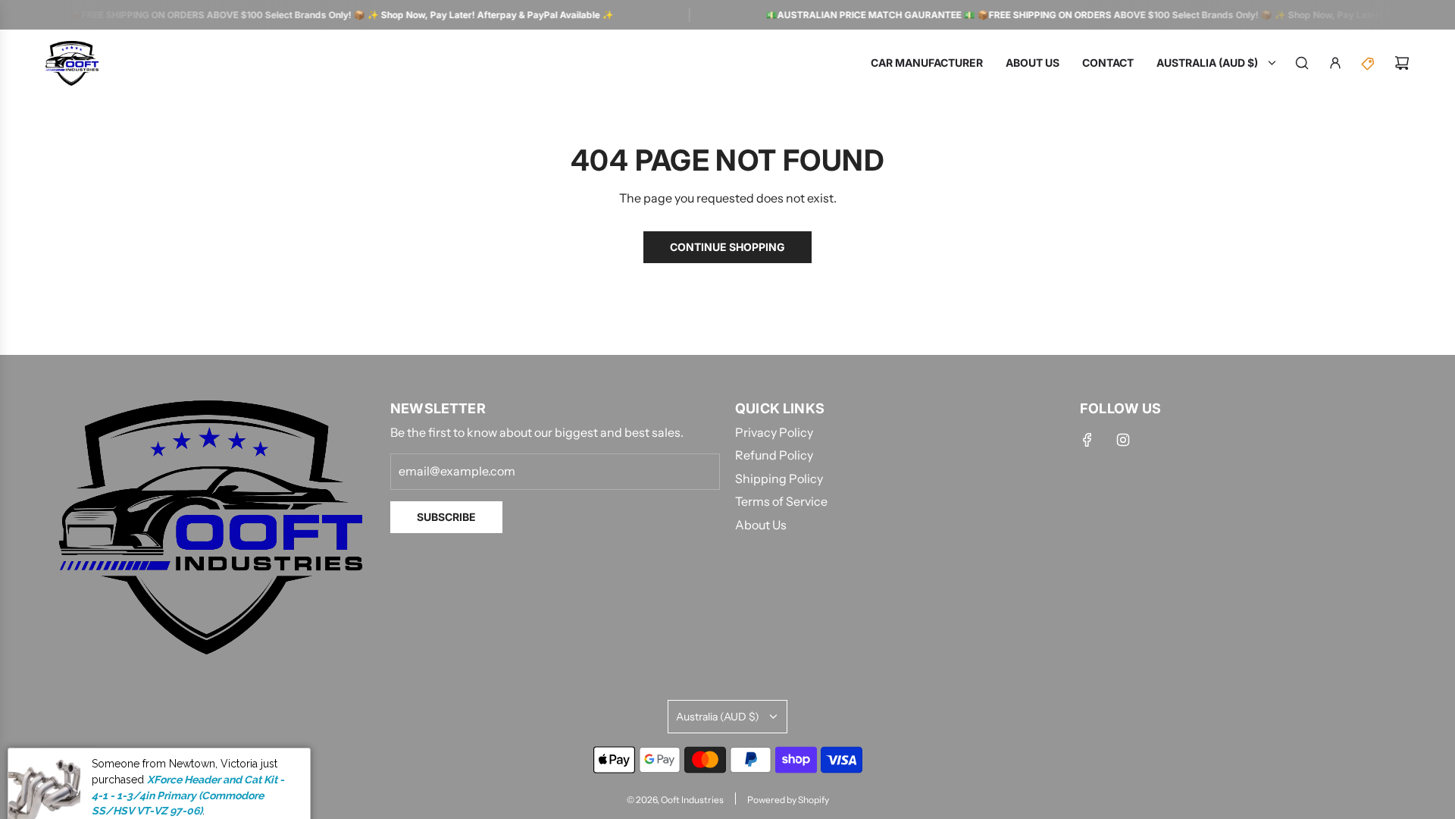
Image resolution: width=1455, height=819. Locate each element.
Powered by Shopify (788, 799)
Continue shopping (727, 246)
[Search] (1302, 63)
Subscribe (446, 516)
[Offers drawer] (1368, 63)
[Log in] (1335, 63)
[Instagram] (1123, 440)
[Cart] (1402, 63)
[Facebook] (1087, 440)
